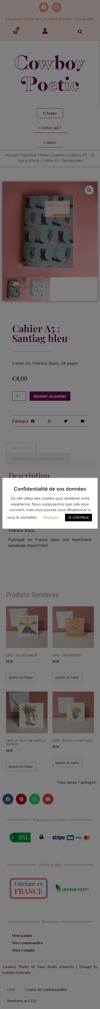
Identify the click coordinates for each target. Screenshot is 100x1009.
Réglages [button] (51, 517)
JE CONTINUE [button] (78, 517)
